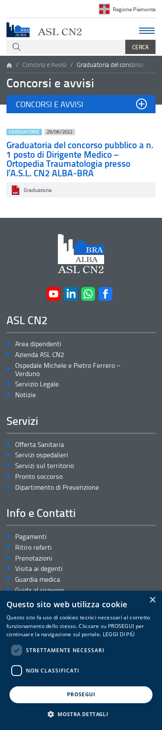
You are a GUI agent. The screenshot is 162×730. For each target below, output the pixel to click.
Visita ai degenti (39, 568)
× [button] (152, 600)
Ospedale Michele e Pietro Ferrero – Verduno (67, 369)
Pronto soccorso (39, 476)
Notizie (25, 395)
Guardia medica (37, 579)
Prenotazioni (33, 558)
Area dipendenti (38, 344)
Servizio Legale (37, 384)
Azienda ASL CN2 (39, 355)
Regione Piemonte (134, 9)
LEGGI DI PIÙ (119, 634)
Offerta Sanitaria (39, 444)
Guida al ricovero (39, 590)
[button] (81, 104)
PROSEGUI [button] (81, 694)
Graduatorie (24, 132)
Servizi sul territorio (44, 466)
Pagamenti (31, 536)
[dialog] (81, 660)
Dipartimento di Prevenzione (57, 487)
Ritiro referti (33, 547)
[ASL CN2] (44, 29)
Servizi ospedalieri (41, 455)
